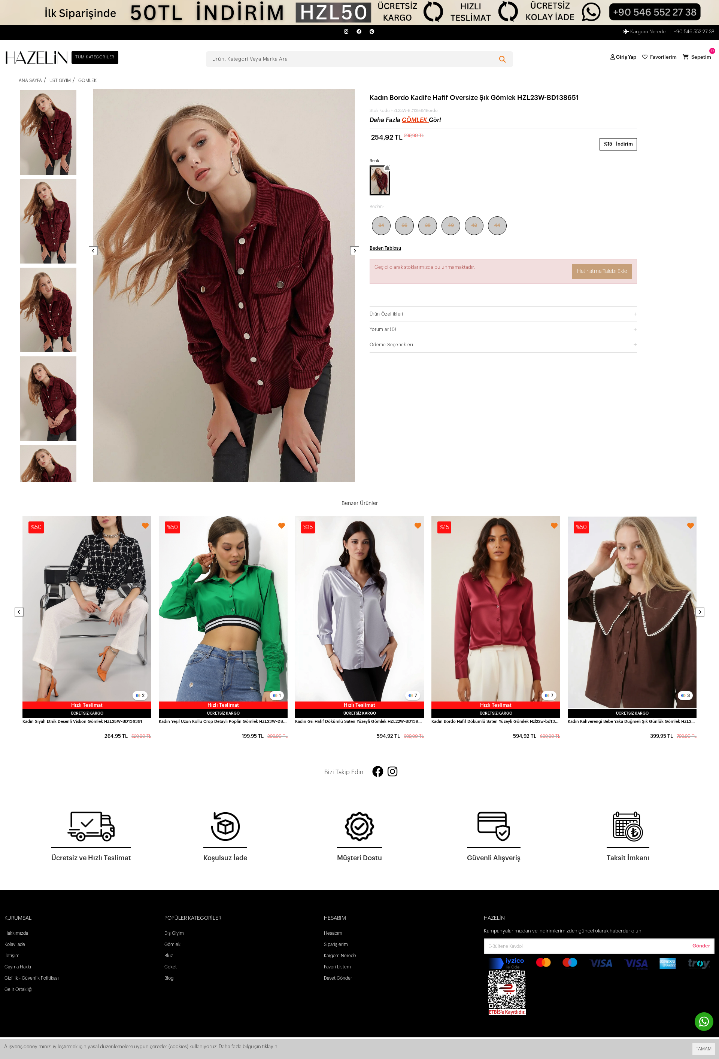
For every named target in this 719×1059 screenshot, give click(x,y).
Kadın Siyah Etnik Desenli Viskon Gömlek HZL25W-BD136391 (82, 721)
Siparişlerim (336, 944)
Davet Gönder (338, 978)
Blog (168, 978)
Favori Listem (337, 967)
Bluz (168, 955)
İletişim (11, 955)
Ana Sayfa (30, 80)
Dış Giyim (174, 933)
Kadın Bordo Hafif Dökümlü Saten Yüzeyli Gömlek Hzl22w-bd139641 (495, 721)
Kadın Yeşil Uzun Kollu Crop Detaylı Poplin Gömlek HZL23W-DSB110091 (223, 721)
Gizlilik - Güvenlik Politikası (31, 978)
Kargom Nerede (647, 31)
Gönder (701, 945)
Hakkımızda (16, 933)
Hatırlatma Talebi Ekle (602, 271)
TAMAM (704, 1049)
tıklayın (269, 1046)
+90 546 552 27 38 (694, 31)
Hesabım (333, 933)
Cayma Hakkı (17, 967)
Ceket (170, 967)
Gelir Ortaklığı (18, 989)
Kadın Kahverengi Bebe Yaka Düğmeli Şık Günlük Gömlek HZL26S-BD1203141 (632, 721)
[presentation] (93, 250)
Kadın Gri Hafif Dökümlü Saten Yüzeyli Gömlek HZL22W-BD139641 (359, 721)
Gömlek (415, 120)
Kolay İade (14, 944)
